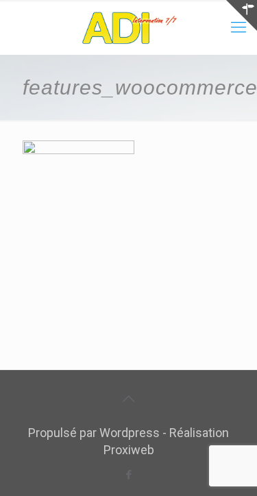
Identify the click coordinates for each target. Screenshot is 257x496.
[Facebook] (128, 475)
